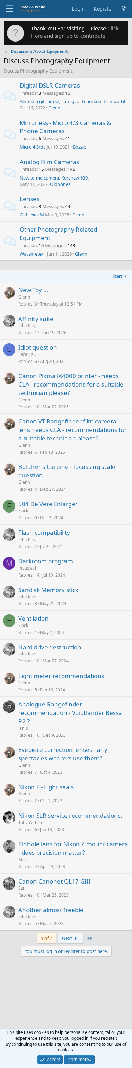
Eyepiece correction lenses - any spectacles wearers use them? (62, 754)
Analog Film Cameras (49, 162)
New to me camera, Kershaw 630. (54, 178)
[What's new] (124, 8)
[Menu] (9, 9)
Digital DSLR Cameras (50, 85)
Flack (23, 511)
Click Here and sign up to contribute (75, 32)
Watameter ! (33, 254)
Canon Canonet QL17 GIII (54, 881)
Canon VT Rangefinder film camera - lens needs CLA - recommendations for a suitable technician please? (72, 429)
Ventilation (33, 618)
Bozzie (79, 147)
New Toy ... (33, 290)
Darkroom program (45, 561)
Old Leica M (32, 215)
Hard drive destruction (49, 647)
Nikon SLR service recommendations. (70, 815)
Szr (21, 888)
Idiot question (37, 347)
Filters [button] (116, 276)
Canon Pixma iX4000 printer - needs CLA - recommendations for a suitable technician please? (71, 384)
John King (27, 325)
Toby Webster (31, 822)
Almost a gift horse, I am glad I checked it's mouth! (72, 101)
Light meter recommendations (61, 676)
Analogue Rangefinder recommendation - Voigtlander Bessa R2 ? (70, 712)
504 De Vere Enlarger (48, 504)
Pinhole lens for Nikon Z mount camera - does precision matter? (73, 848)
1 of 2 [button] (46, 938)
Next (67, 938)
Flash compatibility (44, 532)
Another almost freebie (50, 910)
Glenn (54, 108)
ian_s (23, 728)
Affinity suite (36, 319)
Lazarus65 (28, 354)
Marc (23, 859)
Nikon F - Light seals (46, 787)
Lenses (29, 199)
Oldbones (60, 184)
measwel (27, 568)
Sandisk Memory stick (48, 590)
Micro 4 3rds (32, 147)
